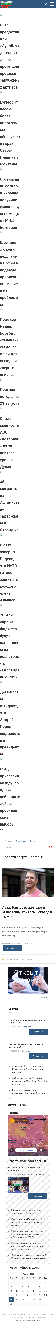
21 (34, 1295)
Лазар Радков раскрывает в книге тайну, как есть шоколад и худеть (27, 912)
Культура (27, 1314)
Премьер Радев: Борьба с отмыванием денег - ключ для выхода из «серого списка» (9, 347)
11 (17, 1291)
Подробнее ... (12, 948)
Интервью (32, 1317)
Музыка (27, 1051)
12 (22, 1291)
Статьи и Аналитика (21, 1317)
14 (34, 1291)
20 (28, 1295)
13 (28, 1291)
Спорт (24, 1174)
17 (11, 1295)
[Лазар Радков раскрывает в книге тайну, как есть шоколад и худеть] (28, 882)
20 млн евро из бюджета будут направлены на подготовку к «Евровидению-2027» (27, 1234)
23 (45, 1295)
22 (40, 1295)
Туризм (50, 1314)
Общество (19, 943)
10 (11, 1291)
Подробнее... (38, 1032)
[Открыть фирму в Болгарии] (28, 993)
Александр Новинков (36, 1174)
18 (17, 1295)
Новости (11, 1314)
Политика (35, 1314)
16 (45, 1291)
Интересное (42, 1317)
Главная (4, 1314)
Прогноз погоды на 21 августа (9, 396)
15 (40, 1291)
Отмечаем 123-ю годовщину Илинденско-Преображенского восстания (28, 1069)
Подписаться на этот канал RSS (19, 959)
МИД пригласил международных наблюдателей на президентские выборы (10, 796)
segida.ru (36, 1320)
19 (22, 1295)
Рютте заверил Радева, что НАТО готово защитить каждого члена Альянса (9, 572)
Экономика (43, 1314)
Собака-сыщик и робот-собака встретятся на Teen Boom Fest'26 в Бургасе (29, 1081)
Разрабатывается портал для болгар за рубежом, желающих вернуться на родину (27, 1246)
